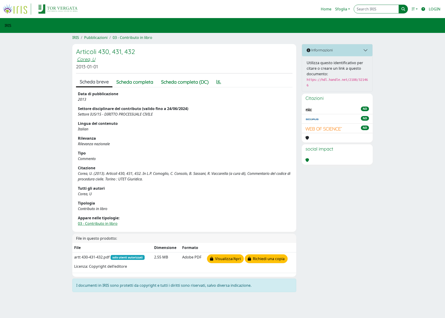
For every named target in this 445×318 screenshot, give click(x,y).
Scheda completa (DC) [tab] (185, 82)
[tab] (219, 82)
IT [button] (413, 9)
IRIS (75, 37)
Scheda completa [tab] (134, 82)
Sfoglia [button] (341, 9)
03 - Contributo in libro (132, 37)
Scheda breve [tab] (94, 82)
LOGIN (434, 9)
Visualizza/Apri (227, 258)
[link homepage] (17, 9)
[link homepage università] (58, 9)
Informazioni (321, 50)
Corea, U (86, 59)
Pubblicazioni (96, 37)
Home (326, 9)
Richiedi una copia (268, 258)
